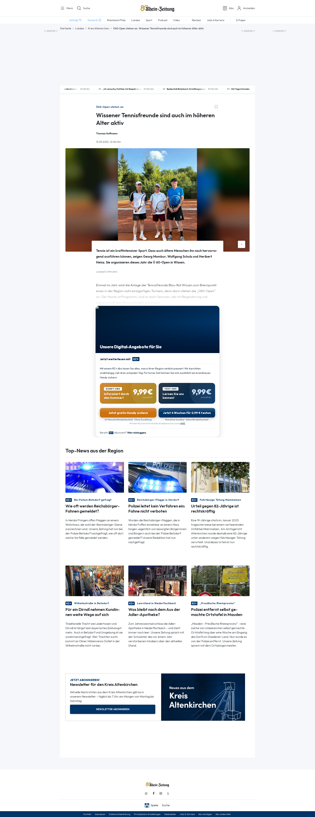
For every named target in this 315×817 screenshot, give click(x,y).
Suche (86, 8)
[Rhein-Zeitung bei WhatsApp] (146, 793)
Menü (69, 8)
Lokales (79, 28)
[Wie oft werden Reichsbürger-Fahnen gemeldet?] (94, 477)
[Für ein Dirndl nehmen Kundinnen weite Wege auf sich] (94, 580)
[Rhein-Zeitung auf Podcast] (168, 793)
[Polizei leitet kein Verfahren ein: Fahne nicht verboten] (157, 477)
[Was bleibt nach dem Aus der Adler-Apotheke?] (157, 580)
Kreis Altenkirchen (98, 28)
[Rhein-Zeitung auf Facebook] (153, 793)
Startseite (65, 28)
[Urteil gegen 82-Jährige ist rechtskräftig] (220, 477)
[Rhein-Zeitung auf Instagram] (161, 793)
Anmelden (249, 8)
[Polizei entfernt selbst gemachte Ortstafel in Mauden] (220, 580)
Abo (231, 8)
